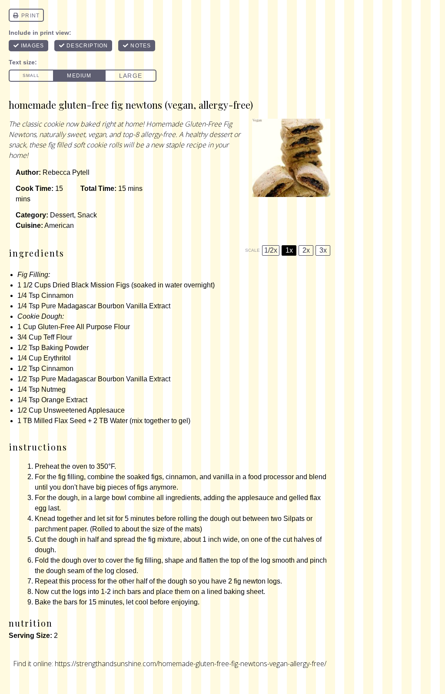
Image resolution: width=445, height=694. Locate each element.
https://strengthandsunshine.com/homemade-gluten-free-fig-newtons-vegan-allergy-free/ (190, 663)
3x (323, 250)
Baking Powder (65, 347)
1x (289, 250)
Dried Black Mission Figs (91, 285)
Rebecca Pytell (66, 172)
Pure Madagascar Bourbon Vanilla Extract (105, 306)
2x (306, 250)
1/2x (270, 250)
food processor (271, 476)
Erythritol (57, 358)
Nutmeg (53, 389)
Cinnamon (57, 295)
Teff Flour (57, 337)
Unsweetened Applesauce (84, 410)
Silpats (294, 518)
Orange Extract (64, 400)
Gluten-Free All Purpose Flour (84, 326)
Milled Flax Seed (60, 420)
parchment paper (60, 529)
